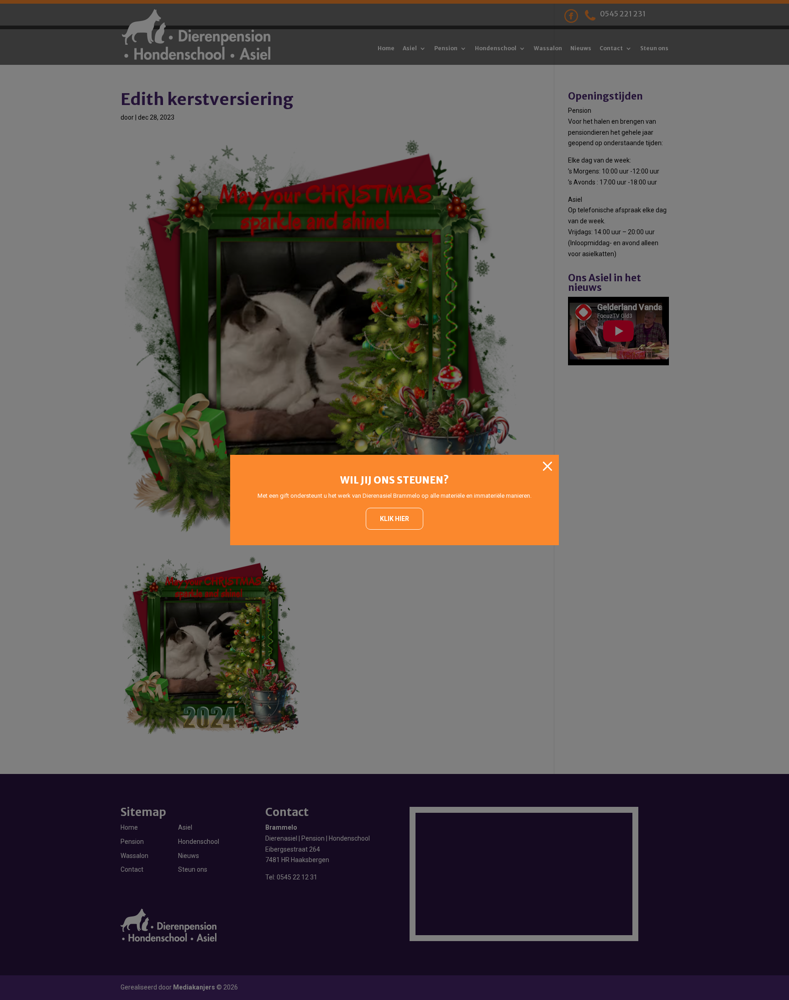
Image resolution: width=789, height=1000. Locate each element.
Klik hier (394, 518)
